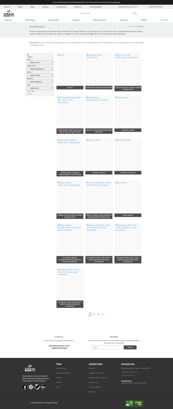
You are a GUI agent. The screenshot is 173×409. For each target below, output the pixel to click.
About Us (7, 7)
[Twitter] (36, 386)
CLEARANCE (164, 20)
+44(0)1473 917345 (59, 348)
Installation (75, 20)
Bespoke (144, 20)
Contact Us (78, 7)
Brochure (46, 7)
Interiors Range (30, 20)
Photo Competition (96, 7)
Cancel (29, 94)
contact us (92, 34)
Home (130, 26)
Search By (8, 20)
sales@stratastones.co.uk (129, 372)
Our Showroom (61, 7)
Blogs (32, 7)
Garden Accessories (99, 20)
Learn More (116, 2)
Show (31, 91)
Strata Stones (40, 403)
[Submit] (135, 13)
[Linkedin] (42, 386)
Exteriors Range (54, 20)
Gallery (20, 7)
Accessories (123, 20)
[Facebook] (24, 386)
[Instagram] (30, 386)
